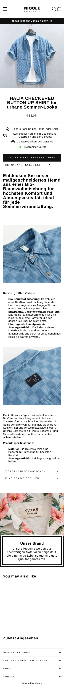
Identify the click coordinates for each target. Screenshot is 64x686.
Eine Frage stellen (22, 478)
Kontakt (10, 676)
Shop (7, 668)
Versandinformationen (25, 471)
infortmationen (17, 652)
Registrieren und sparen (25, 660)
